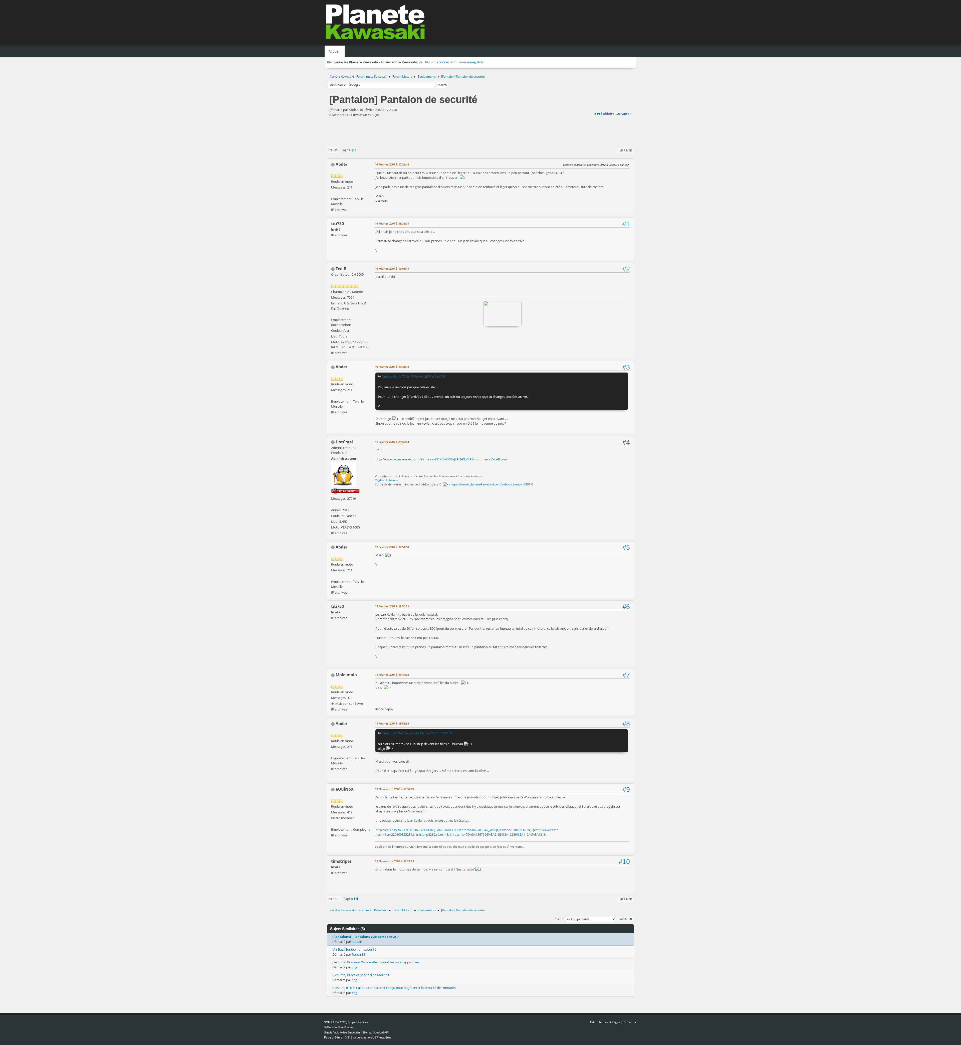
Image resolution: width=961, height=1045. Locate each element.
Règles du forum (386, 480)
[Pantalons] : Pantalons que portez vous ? (365, 936)
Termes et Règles (609, 1022)
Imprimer (625, 150)
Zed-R (341, 268)
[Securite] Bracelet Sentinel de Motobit (360, 975)
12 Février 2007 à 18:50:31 (392, 606)
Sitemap (367, 1032)
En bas (333, 150)
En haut (334, 899)
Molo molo (346, 674)
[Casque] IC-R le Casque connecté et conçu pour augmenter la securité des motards (394, 987)
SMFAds (329, 1027)
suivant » (624, 113)
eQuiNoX (345, 789)
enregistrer (475, 62)
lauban (357, 941)
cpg (354, 967)
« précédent (604, 113)
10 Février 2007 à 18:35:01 (392, 223)
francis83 (358, 954)
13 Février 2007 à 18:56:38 (392, 723)
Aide (592, 1022)
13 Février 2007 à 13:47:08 (392, 674)
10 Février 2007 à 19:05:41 (392, 268)
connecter (446, 62)
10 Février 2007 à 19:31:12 (392, 367)
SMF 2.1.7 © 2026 (335, 1022)
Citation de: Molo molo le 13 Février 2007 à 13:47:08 (417, 733)
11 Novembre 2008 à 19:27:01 (394, 861)
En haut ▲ (630, 1022)
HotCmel (344, 442)
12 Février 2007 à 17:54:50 (392, 547)
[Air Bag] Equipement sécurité (354, 949)
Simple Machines (358, 1022)
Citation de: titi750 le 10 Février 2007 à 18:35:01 (414, 376)
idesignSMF (381, 1032)
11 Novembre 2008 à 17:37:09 (394, 789)
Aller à (559, 919)
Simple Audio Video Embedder (342, 1032)
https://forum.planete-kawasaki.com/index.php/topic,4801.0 (491, 484)
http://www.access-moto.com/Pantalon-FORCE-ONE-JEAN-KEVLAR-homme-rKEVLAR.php (441, 459)
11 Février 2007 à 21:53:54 (392, 442)
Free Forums (345, 1027)
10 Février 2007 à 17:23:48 (392, 164)
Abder (341, 164)
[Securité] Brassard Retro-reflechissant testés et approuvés (375, 962)
